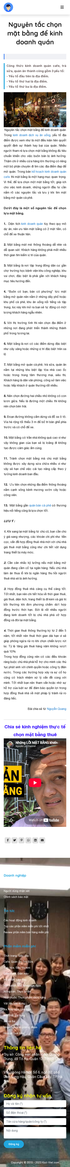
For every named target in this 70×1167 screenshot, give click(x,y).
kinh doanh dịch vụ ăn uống (31, 135)
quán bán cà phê (40, 505)
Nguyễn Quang (56, 708)
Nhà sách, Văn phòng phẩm (20, 1027)
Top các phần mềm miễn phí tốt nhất (26, 926)
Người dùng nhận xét (17, 890)
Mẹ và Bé (9, 1021)
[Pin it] (21, 840)
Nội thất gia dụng (14, 1015)
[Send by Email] (42, 840)
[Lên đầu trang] (61, 1155)
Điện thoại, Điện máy (16, 973)
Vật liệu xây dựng (14, 1003)
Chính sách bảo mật (16, 896)
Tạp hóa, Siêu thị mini (17, 967)
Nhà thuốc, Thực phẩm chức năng (25, 997)
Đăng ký (14, 1144)
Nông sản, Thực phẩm (17, 991)
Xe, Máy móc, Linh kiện (17, 1009)
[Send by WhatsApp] (28, 840)
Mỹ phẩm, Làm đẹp (15, 979)
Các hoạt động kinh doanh (20, 920)
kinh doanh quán (32, 223)
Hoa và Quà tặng (14, 1033)
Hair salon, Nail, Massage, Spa (22, 985)
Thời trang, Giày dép (16, 955)
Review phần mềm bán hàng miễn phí (26, 932)
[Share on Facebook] (8, 840)
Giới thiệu (10, 884)
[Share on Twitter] (15, 840)
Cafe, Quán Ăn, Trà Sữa (18, 961)
